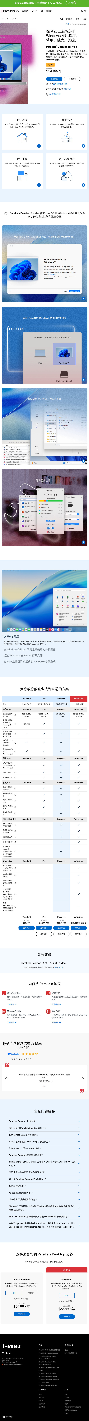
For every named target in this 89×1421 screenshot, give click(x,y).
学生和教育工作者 (71, 1353)
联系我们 (78, 928)
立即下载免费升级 (60, 84)
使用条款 (68, 1401)
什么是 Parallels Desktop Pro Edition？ (27, 1179)
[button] (19, 11)
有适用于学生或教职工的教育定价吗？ (27, 1172)
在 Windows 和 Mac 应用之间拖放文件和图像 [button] (30, 649)
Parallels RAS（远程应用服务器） (50, 1350)
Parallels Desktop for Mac (47, 1373)
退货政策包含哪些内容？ (21, 1193)
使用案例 (68, 19)
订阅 (13, 1293)
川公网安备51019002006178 (12, 1364)
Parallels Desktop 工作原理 (22, 1121)
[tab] (45, 636)
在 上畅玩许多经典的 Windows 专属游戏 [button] (30, 661)
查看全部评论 (44, 1081)
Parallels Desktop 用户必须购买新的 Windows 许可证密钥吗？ (39, 1217)
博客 (40, 1394)
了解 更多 (67, 89)
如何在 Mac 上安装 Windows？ (24, 1135)
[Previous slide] (6, 1077)
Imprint (67, 1413)
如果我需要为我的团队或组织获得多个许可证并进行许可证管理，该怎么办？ (42, 1164)
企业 (66, 1350)
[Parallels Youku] (3, 1353)
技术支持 (42, 1407)
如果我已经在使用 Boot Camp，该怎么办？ (30, 1142)
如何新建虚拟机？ (17, 1186)
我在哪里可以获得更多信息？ (23, 1199)
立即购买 (54, 79)
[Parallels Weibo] (10, 1353)
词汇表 (41, 1401)
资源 (77, 19)
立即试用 (61, 934)
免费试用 (72, 79)
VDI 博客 (41, 1397)
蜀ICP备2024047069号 (9, 1362)
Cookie (67, 1397)
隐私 (66, 1394)
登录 (84, 11)
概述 (61, 19)
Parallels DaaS (44, 1382)
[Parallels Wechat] (6, 1353)
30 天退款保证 (54, 94)
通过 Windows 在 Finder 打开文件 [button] (23, 655)
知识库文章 (59, 967)
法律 (66, 1404)
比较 (84, 19)
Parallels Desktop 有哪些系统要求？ (26, 1155)
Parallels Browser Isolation (48, 1385)
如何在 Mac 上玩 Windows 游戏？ (25, 1148)
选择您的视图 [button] (11, 636)
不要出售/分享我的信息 (73, 1407)
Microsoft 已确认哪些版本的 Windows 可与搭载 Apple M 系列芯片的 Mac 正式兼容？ (41, 1208)
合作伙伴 (42, 1404)
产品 (67, 24)
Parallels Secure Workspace (48, 1353)
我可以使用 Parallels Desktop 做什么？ (27, 1128)
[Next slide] (82, 1077)
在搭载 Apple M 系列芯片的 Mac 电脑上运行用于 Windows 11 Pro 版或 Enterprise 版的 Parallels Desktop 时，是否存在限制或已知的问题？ (42, 1225)
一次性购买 (30, 1293)
